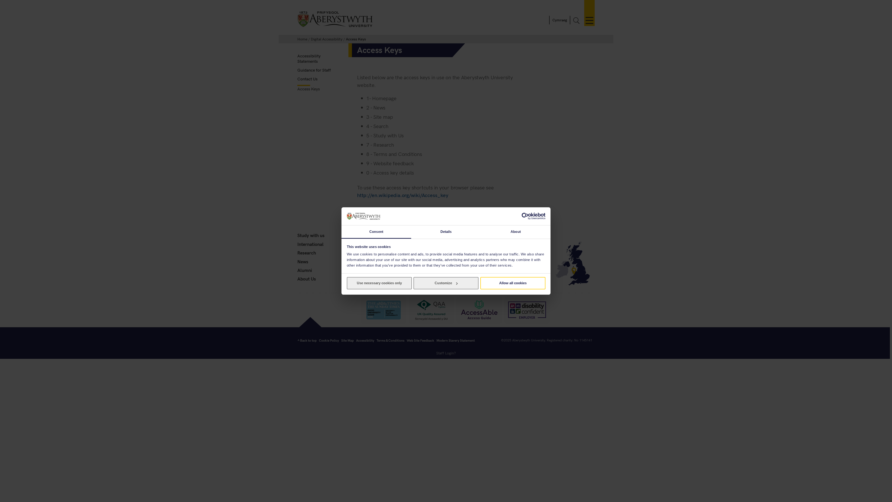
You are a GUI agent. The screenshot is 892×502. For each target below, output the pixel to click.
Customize (443, 283)
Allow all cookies (513, 283)
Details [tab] (446, 232)
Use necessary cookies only (379, 283)
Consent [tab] (376, 232)
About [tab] (516, 232)
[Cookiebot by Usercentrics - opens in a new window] (525, 216)
